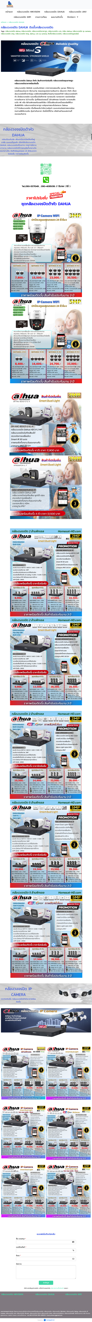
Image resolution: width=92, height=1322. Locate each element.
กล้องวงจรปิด (26, 31)
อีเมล (18, 1255)
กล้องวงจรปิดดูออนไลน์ (71, 34)
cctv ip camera (41, 34)
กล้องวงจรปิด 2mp (7, 34)
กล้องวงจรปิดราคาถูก (39, 31)
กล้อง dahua (67, 31)
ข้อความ (19, 1264)
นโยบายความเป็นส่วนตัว (57, 1288)
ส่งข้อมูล (46, 1282)
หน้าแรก (3, 22)
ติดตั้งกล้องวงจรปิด (55, 34)
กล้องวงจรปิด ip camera (81, 31)
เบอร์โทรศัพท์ (21, 1247)
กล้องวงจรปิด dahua (12, 31)
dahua (32, 34)
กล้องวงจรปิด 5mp (22, 34)
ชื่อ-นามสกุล (21, 1238)
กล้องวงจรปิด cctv (54, 31)
